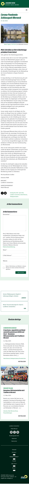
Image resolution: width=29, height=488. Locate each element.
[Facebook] (11, 432)
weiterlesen (22, 361)
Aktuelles (5, 411)
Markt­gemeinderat (14, 196)
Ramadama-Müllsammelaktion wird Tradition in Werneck (13, 391)
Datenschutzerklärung (9, 247)
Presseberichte (22, 358)
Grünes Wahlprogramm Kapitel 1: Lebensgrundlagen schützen (14, 296)
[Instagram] (14, 432)
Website (5, 261)
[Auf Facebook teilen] (2, 193)
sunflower (12, 476)
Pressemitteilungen (7, 413)
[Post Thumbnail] (14, 375)
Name (5, 250)
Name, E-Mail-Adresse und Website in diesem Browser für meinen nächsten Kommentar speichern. (16, 267)
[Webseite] (17, 432)
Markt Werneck (23, 194)
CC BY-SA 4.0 (14, 44)
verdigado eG (10, 478)
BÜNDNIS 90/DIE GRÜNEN (12, 5)
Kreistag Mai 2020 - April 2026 (17, 192)
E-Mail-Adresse (7, 255)
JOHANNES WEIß (10, 3)
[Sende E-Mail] (5, 193)
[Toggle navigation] (26, 10)
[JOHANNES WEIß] (3, 3)
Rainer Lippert (7, 44)
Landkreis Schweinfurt (15, 194)
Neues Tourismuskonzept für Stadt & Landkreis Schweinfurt (14, 306)
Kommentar (6, 214)
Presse (16, 411)
